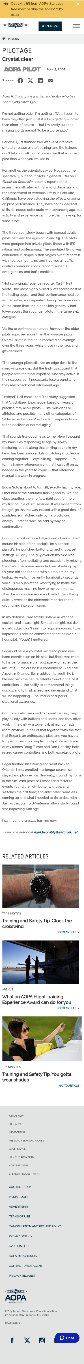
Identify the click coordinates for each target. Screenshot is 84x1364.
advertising (18, 1206)
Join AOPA (15, 1124)
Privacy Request (22, 1275)
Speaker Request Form (24, 1173)
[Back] (5, 38)
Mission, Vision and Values (26, 1140)
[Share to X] (30, 80)
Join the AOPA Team (21, 1157)
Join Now (50, 26)
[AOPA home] (15, 27)
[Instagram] (42, 1341)
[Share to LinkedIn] (40, 80)
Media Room (18, 1196)
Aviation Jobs (19, 1246)
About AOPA (16, 1115)
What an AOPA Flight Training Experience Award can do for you (36, 999)
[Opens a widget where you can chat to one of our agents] (67, 1338)
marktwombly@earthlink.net (56, 832)
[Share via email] (50, 80)
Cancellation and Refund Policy (35, 1226)
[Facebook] (11, 1341)
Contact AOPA (20, 1187)
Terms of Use (19, 1216)
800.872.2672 (12, 1322)
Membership (17, 1132)
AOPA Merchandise (24, 1256)
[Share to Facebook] (20, 80)
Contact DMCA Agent (26, 1265)
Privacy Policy (20, 1236)
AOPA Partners (18, 1165)
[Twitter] (26, 1341)
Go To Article (66, 932)
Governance (17, 1149)
